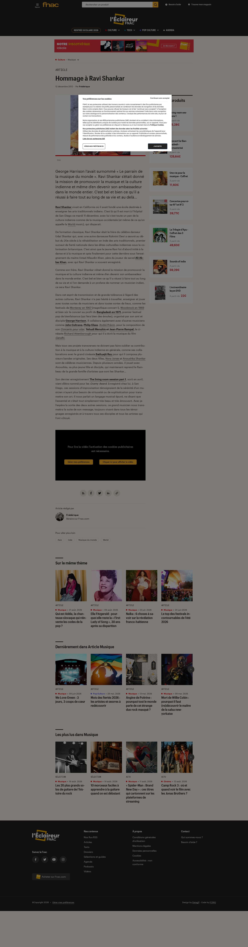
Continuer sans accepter (159, 98)
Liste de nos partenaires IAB (94, 139)
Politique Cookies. (157, 125)
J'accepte (158, 146)
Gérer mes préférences (94, 146)
